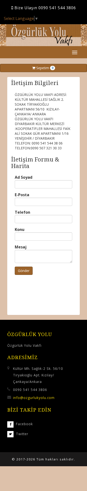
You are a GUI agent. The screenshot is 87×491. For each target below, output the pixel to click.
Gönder (23, 270)
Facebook (24, 424)
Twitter (22, 434)
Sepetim (44, 68)
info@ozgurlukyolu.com (34, 397)
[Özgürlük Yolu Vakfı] (43, 35)
